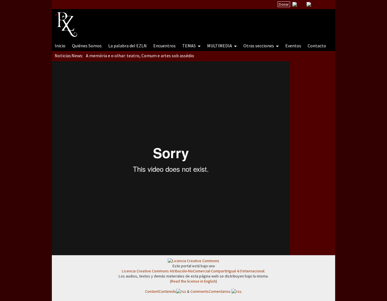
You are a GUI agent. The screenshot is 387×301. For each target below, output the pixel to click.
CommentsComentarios (210, 291)
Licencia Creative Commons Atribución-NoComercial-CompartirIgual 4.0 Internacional (193, 271)
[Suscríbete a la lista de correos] (294, 5)
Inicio (60, 45)
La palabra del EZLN (127, 45)
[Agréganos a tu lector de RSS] (326, 5)
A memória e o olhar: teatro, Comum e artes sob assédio (140, 55)
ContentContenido (160, 291)
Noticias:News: (69, 55)
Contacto (317, 45)
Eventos (293, 45)
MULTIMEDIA (220, 45)
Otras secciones (259, 45)
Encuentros (164, 45)
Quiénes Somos (87, 45)
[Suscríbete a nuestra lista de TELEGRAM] (309, 4)
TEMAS (189, 45)
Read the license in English (193, 281)
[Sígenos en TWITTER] (301, 4)
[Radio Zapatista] (163, 21)
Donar (284, 4)
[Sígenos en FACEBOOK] (316, 4)
